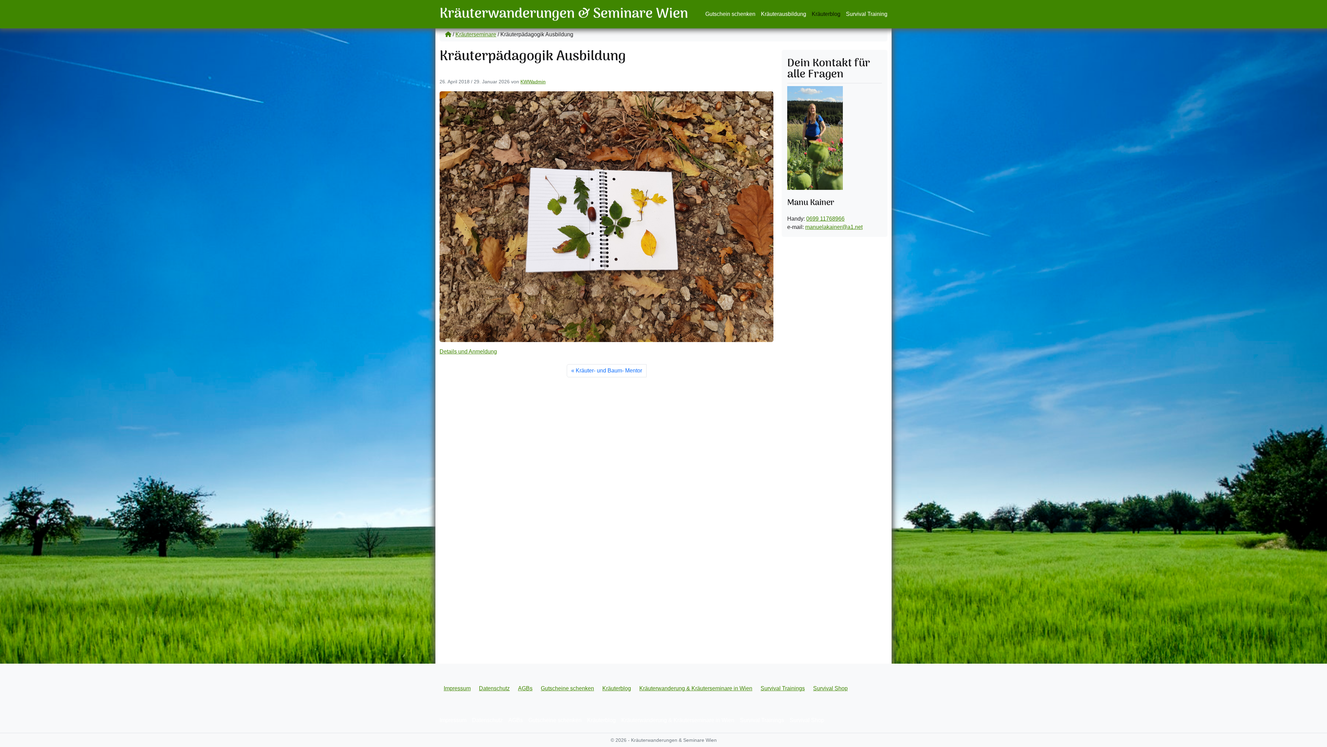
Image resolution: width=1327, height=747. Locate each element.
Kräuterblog (826, 14)
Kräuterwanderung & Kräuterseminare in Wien (695, 688)
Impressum (457, 688)
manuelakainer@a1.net (834, 227)
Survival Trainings (783, 688)
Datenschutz (494, 688)
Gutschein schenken (730, 14)
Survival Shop (830, 688)
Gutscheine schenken (567, 688)
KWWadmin (533, 81)
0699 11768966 (825, 219)
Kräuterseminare (475, 34)
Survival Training (866, 14)
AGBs (525, 688)
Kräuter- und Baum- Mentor (609, 371)
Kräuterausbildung (783, 14)
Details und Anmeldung (468, 351)
